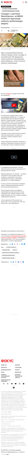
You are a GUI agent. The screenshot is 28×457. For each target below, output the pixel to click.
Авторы (17, 369)
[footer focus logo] (7, 361)
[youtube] (15, 383)
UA (23, 2)
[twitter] (7, 383)
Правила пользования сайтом (5, 376)
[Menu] (2, 2)
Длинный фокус (6, 369)
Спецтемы (18, 367)
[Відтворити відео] (14, 105)
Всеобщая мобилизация (8, 255)
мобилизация (6, 249)
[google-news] (23, 383)
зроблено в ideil (5, 454)
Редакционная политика (5, 380)
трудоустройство (11, 247)
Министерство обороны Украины (11, 252)
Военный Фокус (6, 6)
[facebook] (3, 383)
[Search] (26, 2)
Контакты (22, 452)
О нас (2, 372)
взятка (15, 249)
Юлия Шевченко (5, 27)
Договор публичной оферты (18, 376)
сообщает (8, 93)
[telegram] (11, 383)
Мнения (17, 365)
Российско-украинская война (9, 8)
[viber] (19, 383)
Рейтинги (4, 367)
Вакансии (18, 372)
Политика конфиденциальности (9, 452)
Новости (3, 365)
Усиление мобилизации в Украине (10, 11)
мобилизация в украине (8, 258)
